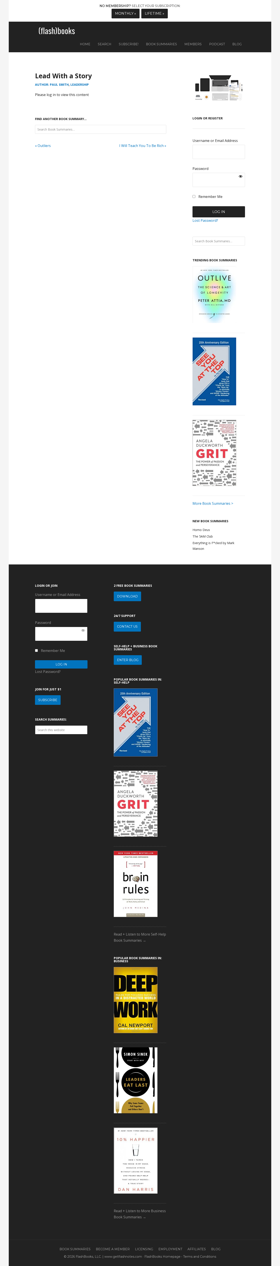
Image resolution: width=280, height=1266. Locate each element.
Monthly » (125, 13)
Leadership (79, 84)
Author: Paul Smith (52, 84)
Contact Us (127, 627)
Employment (170, 1249)
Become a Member (113, 1249)
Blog (215, 1249)
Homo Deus (201, 530)
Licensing (144, 1249)
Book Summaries (75, 1249)
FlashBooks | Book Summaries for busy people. (57, 31)
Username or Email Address (215, 140)
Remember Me (210, 196)
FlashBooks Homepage (162, 1257)
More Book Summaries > (212, 503)
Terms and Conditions (199, 1257)
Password (200, 168)
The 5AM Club (202, 536)
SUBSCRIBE (47, 700)
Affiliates (196, 1249)
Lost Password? (205, 220)
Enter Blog (127, 660)
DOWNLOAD (127, 596)
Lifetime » (154, 13)
